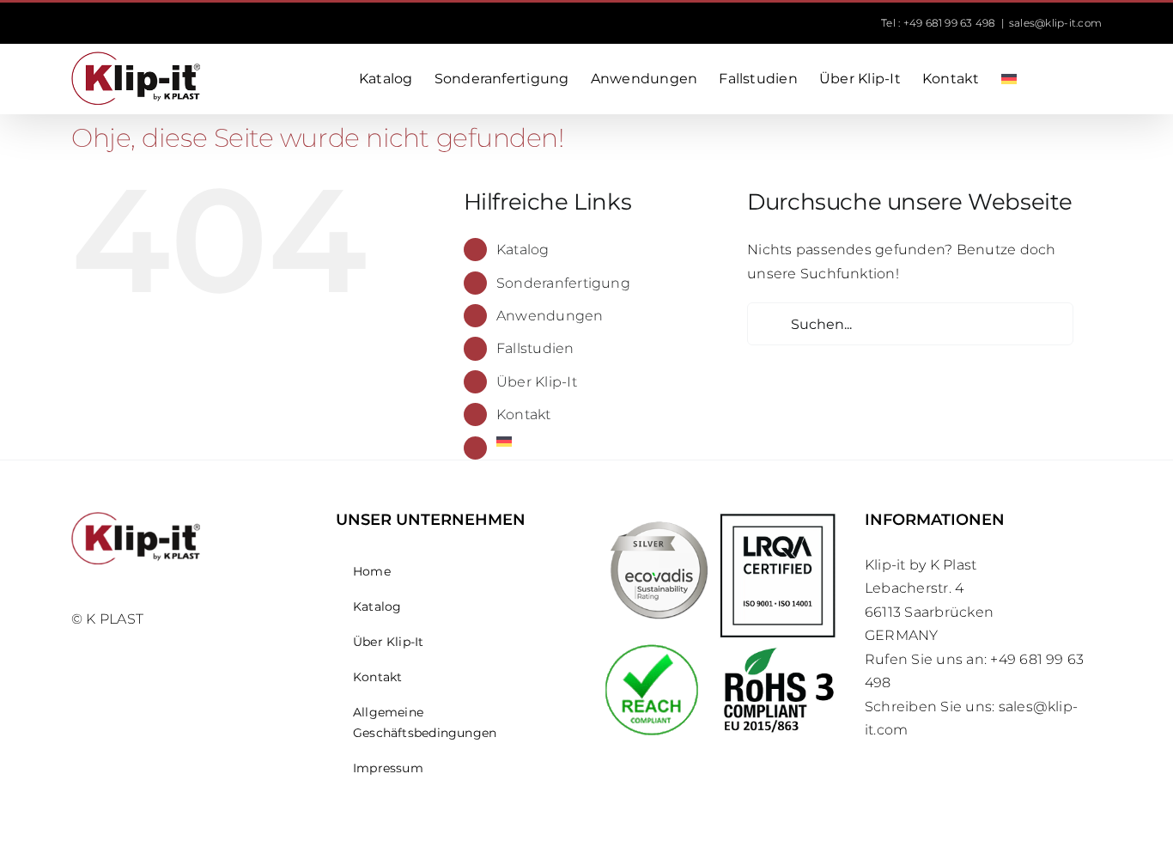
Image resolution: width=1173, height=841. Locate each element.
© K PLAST (107, 619)
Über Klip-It (536, 382)
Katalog (523, 249)
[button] (1075, 79)
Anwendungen (550, 316)
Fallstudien (535, 348)
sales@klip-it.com (1055, 22)
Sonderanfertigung (563, 283)
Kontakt (523, 414)
